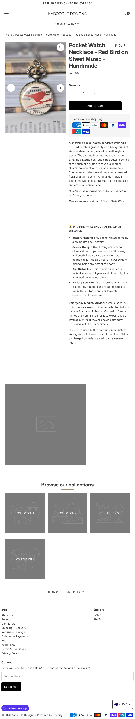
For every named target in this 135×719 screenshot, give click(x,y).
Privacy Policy (10, 653)
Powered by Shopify (49, 715)
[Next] (60, 88)
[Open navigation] (6, 13)
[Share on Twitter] (121, 45)
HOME (97, 615)
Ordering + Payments (14, 636)
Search (5, 619)
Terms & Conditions (13, 649)
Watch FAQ (8, 644)
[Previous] (11, 88)
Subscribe (11, 686)
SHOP (97, 619)
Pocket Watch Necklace (28, 34)
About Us (7, 615)
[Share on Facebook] (116, 45)
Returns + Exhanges (14, 632)
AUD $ (123, 704)
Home (9, 34)
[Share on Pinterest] (125, 45)
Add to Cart (95, 105)
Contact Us (8, 623)
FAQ (3, 640)
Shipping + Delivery (13, 628)
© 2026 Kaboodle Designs (17, 715)
